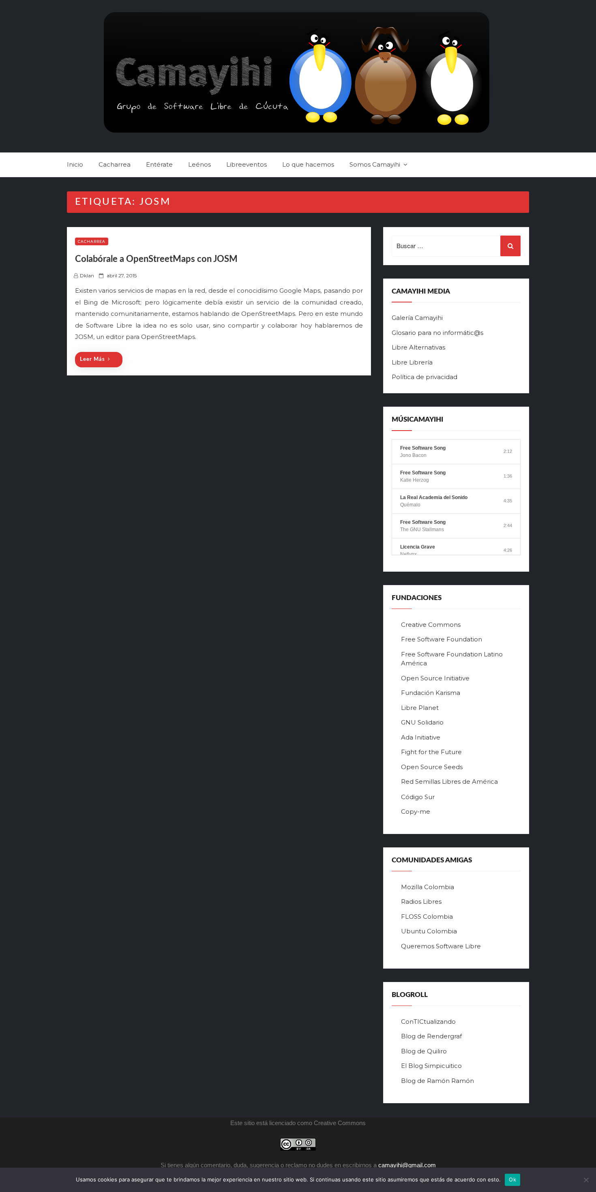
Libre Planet (420, 708)
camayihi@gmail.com (407, 1165)
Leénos (199, 164)
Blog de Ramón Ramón (437, 1081)
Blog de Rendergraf (431, 1036)
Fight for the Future (431, 752)
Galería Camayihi (417, 318)
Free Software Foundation (441, 639)
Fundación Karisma (430, 693)
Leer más (92, 359)
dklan (87, 275)
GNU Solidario (422, 722)
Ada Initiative (420, 737)
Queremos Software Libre (441, 946)
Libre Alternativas (418, 347)
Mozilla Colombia (427, 887)
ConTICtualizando (428, 1021)
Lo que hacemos (308, 164)
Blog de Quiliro (424, 1051)
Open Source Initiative (435, 678)
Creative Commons (431, 624)
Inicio (75, 164)
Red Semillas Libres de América (449, 781)
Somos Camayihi (374, 164)
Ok (512, 1179)
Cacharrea (115, 164)
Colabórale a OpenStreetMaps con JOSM (156, 259)
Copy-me (415, 811)
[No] (586, 1180)
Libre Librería (412, 362)
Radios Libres (421, 901)
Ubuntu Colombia (429, 931)
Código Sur (418, 797)
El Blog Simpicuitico (431, 1066)
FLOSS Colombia (427, 916)
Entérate (159, 164)
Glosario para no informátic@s (437, 333)
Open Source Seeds (432, 767)
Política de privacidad (424, 377)
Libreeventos (246, 164)
